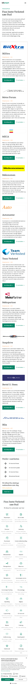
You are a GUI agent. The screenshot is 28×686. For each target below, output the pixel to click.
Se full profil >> (8, 80)
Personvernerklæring (5, 671)
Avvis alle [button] (21, 679)
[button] (25, 3)
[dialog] (14, 671)
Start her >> (7, 491)
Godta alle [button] (7, 679)
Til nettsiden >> (20, 80)
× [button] (26, 658)
